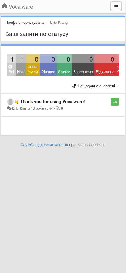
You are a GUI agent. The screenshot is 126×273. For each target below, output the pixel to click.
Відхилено (105, 71)
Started (64, 71)
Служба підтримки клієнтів (44, 144)
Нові (21, 71)
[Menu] (116, 6)
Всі (11, 71)
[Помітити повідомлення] (107, 101)
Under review (33, 69)
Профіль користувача (24, 22)
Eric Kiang (21, 108)
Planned (48, 71)
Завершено (83, 71)
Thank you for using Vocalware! (52, 101)
